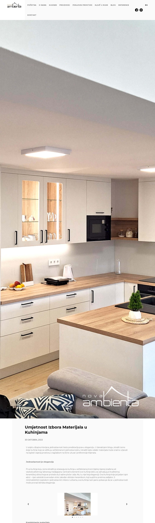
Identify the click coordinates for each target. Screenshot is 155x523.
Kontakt (31, 15)
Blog (113, 5)
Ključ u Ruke (101, 5)
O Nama (42, 5)
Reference (123, 5)
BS (146, 5)
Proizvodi (64, 5)
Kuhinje (53, 5)
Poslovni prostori (82, 5)
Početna (31, 5)
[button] (28, 504)
